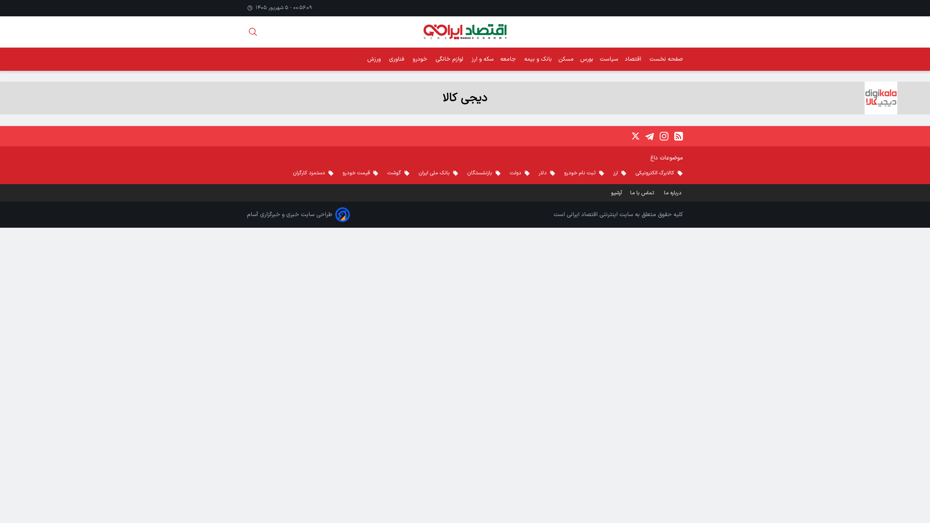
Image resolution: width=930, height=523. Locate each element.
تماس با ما (643, 193)
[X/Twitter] (635, 136)
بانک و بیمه (538, 59)
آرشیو (616, 193)
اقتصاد (634, 59)
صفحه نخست (666, 59)
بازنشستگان (479, 173)
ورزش (375, 59)
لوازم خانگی (450, 59)
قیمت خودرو (356, 173)
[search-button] (253, 32)
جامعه (509, 59)
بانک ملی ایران (434, 173)
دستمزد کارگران (309, 173)
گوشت (394, 173)
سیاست (609, 59)
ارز (615, 173)
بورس (586, 59)
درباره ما (673, 193)
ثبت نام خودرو (580, 173)
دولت (515, 173)
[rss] (678, 136)
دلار (543, 173)
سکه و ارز (483, 59)
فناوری (397, 59)
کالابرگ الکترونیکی (654, 173)
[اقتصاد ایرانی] (465, 31)
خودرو (421, 59)
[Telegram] (649, 136)
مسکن (566, 59)
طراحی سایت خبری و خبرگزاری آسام (289, 214)
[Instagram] (664, 136)
